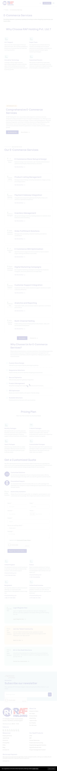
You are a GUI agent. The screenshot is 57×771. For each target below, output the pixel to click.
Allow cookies (52, 768)
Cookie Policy (35, 768)
